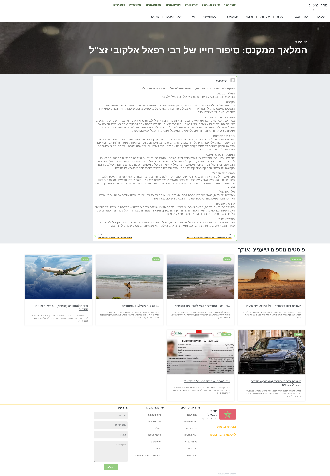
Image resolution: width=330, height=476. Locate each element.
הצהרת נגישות (226, 426)
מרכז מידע (135, 4)
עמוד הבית (230, 4)
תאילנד (157, 428)
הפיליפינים (156, 442)
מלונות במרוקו (153, 4)
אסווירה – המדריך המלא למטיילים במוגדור (202, 305)
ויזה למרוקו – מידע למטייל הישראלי (207, 381)
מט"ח (192, 16)
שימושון (321, 16)
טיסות (280, 16)
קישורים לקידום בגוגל (227, 474)
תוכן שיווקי (301, 42)
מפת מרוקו (119, 4)
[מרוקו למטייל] (227, 414)
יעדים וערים (191, 4)
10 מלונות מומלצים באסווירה (140, 305)
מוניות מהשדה (231, 16)
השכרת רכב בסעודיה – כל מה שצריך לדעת (273, 305)
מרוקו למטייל (318, 5)
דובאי (158, 448)
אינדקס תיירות (154, 422)
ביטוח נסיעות (209, 16)
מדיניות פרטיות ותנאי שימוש (148, 455)
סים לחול (265, 16)
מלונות (249, 16)
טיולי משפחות (154, 415)
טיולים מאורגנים (211, 4)
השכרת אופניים (174, 16)
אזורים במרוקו (173, 4)
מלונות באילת (154, 435)
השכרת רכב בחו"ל (300, 16)
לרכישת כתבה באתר (222, 434)
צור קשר (155, 16)
